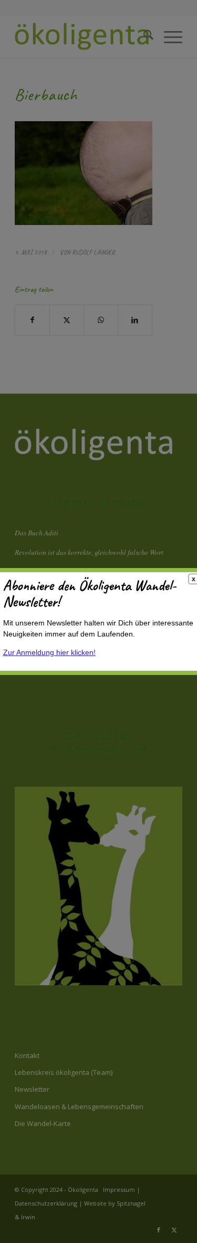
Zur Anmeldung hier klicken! (49, 652)
